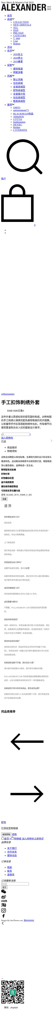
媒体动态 (12, 855)
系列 (9, 50)
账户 (3, 178)
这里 (28, 568)
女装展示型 (19, 94)
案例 (9, 104)
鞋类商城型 (19, 101)
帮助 (9, 867)
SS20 (15, 30)
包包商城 (18, 83)
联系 (9, 871)
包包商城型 (19, 97)
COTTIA (17, 119)
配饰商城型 (19, 90)
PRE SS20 (18, 33)
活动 (9, 47)
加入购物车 (7, 438)
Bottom (16, 43)
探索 (9, 65)
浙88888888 (29, 920)
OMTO (16, 107)
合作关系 (12, 852)
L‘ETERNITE (20, 130)
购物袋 (17, 838)
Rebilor (16, 127)
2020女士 (18, 54)
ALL (15, 27)
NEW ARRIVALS (22, 25)
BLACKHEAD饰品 (23, 113)
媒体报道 (18, 68)
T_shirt (16, 38)
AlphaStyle (18, 116)
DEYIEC (17, 124)
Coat (15, 41)
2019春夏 (18, 61)
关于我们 (12, 848)
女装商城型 (19, 86)
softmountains (7, 394)
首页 (9, 15)
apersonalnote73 (21, 110)
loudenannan (19, 122)
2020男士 (18, 58)
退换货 (10, 874)
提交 (4, 887)
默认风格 (18, 79)
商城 (9, 19)
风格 (9, 76)
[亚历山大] (23, 10)
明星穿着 (18, 72)
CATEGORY (19, 35)
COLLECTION (21, 22)
